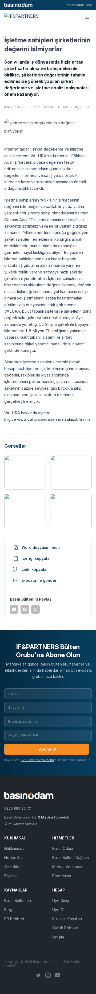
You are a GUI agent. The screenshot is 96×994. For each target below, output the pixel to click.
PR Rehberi (14, 918)
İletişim (58, 937)
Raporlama (61, 876)
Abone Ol (47, 749)
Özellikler (12, 866)
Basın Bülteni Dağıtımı (70, 857)
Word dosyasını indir (41, 547)
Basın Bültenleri (17, 900)
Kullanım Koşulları (67, 918)
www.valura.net (32, 419)
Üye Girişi (60, 900)
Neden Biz (13, 857)
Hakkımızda (14, 848)
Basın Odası (62, 848)
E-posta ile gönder (39, 580)
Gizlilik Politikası (65, 928)
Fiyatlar (10, 876)
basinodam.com (79, 5)
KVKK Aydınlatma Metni (37, 760)
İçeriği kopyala (36, 558)
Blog (8, 909)
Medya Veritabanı (67, 866)
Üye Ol (58, 909)
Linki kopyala (34, 569)
